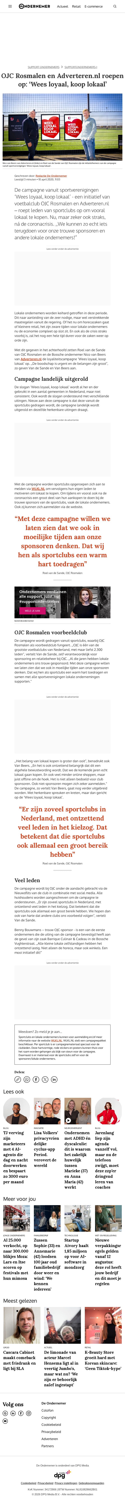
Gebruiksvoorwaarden (91, 1483)
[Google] (5, 1413)
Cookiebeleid (28, 1483)
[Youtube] (5, 1421)
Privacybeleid (45, 1483)
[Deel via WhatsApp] (27, 1079)
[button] (66, 1483)
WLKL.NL (38, 488)
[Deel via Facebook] (36, 1079)
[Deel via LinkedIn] (54, 1079)
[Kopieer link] (17, 1079)
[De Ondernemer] (34, 6)
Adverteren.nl (31, 359)
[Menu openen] (10, 6)
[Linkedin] (13, 1413)
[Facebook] (20, 1413)
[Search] (115, 6)
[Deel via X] (45, 1079)
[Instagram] (28, 1413)
